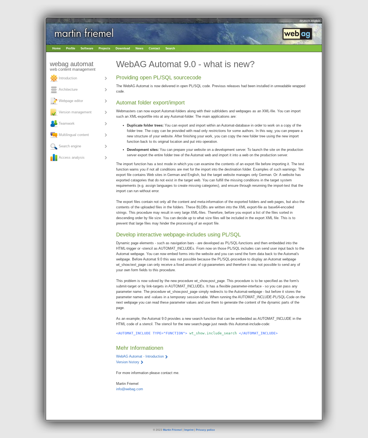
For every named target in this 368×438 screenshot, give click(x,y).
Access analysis (72, 157)
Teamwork (67, 123)
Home (56, 48)
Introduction (68, 78)
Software (87, 48)
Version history (127, 362)
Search (170, 48)
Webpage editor (71, 101)
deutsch (305, 20)
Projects (104, 48)
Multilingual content (74, 135)
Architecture (68, 89)
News (139, 48)
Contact (154, 48)
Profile (70, 48)
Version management (75, 112)
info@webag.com (129, 389)
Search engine (70, 146)
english (315, 20)
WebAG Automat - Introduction (140, 356)
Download (123, 48)
